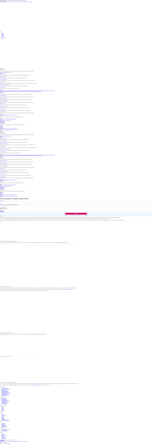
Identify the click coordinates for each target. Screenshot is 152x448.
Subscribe (76, 213)
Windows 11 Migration (4, 399)
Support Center (3, 423)
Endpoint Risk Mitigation (3, 98)
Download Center (7, 1)
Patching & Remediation (3, 95)
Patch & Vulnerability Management (18, 90)
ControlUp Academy (19, 1)
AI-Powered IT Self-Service (3, 91)
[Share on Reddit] (3, 211)
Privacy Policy (5, 441)
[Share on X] (0, 211)
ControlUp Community (25, 1)
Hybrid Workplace (2, 103)
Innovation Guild (2, 122)
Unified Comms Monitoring (18, 91)
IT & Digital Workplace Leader (5, 429)
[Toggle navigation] (0, 31)
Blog (2, 204)
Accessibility (26, 441)
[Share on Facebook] (1, 211)
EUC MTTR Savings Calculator (6, 420)
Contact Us (7, 128)
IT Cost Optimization (2, 111)
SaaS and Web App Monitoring (51, 90)
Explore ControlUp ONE (3, 72)
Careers (15, 128)
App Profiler (9, 120)
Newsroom (4, 128)
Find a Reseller (3, 438)
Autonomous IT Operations (3, 106)
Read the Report (27, 0)
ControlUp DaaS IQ (2, 87)
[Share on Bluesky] (2, 211)
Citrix (2, 407)
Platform (3, 33)
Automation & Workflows (25, 91)
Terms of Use (1, 441)
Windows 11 (2, 200)
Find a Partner (2, 129)
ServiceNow (3, 409)
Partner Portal (16, 129)
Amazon (3, 408)
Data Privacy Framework (21, 441)
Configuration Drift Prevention (26, 90)
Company (3, 36)
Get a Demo (1, 196)
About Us (1, 128)
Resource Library (4, 415)
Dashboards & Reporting (38, 91)
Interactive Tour (2, 120)
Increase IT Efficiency (4, 403)
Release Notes (11, 1)
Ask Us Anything (30, 1)
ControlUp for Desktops (3, 76)
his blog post (7, 217)
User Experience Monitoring (3, 90)
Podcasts (3, 417)
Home (1, 204)
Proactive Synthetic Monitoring (34, 90)
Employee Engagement (32, 91)
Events (2, 416)
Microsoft (3, 406)
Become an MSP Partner (11, 129)
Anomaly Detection (12, 91)
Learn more (1, 126)
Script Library (6, 120)
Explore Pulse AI (8, 72)
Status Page (14, 1)
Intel (2, 411)
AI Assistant (8, 91)
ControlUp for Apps (2, 146)
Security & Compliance (11, 128)
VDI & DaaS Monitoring (10, 90)
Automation (3, 389)
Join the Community (2, 187)
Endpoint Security (4, 394)
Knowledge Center (2, 1)
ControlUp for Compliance (3, 79)
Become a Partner (6, 129)
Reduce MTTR (2, 92)
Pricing (2, 35)
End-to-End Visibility (4, 398)
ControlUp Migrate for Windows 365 (4, 84)
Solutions (3, 34)
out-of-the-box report (35, 383)
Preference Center (9, 441)
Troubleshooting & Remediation (43, 90)
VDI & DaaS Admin (4, 430)
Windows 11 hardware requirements (68, 289)
